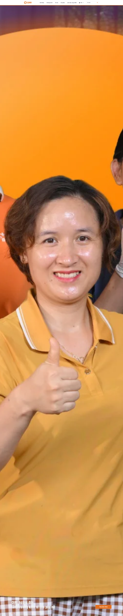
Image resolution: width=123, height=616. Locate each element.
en (83, 2)
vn (81, 2)
